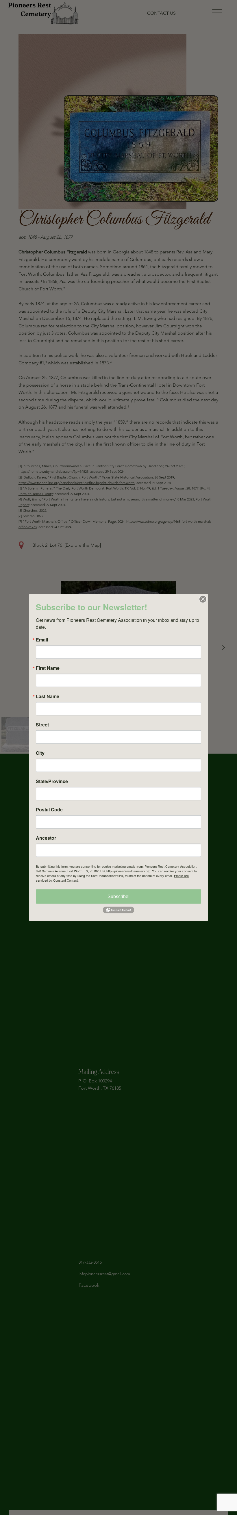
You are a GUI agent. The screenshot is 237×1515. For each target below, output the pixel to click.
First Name (48, 667)
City (40, 752)
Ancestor (46, 837)
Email (42, 639)
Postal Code (49, 809)
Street (42, 724)
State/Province (52, 781)
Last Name (47, 696)
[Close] (202, 599)
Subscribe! (118, 896)
